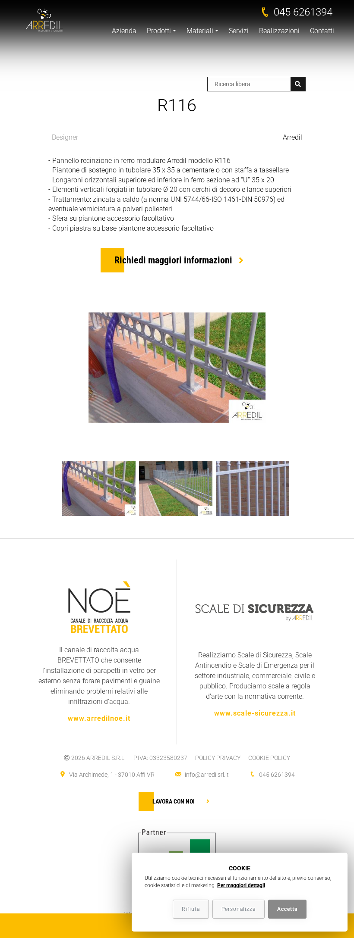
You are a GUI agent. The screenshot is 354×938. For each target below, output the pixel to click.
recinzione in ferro (108, 160)
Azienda (124, 31)
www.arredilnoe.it (99, 718)
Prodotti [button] (159, 31)
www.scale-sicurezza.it (255, 713)
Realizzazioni (279, 31)
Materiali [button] (199, 31)
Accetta (287, 909)
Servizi (239, 31)
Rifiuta (191, 909)
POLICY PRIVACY (217, 757)
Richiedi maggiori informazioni (173, 260)
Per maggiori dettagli (241, 885)
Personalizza (238, 909)
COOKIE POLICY (269, 757)
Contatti (322, 31)
